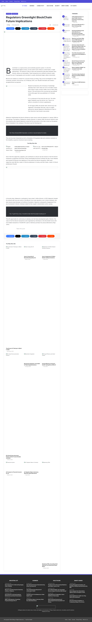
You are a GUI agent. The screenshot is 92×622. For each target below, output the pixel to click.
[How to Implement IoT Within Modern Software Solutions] (50, 250)
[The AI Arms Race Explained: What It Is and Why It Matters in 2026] (67, 77)
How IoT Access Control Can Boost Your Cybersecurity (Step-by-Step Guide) (78, 62)
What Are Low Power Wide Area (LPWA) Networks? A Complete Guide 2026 (78, 40)
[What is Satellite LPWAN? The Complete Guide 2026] (67, 70)
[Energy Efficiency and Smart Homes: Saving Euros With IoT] (50, 357)
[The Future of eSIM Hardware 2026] (67, 84)
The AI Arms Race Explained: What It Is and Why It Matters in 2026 (78, 75)
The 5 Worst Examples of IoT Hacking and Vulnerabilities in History (79, 54)
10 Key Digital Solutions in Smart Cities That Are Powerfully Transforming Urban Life (21, 148)
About (7, 1)
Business (32, 5)
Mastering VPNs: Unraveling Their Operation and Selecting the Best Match (50, 565)
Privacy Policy (17, 1)
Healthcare (50, 5)
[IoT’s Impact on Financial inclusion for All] (14, 466)
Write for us (23, 1)
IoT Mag (8, 24)
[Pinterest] (46, 614)
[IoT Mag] (3, 5)
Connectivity (40, 5)
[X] (44, 614)
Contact (11, 1)
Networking (14, 13)
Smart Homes (65, 5)
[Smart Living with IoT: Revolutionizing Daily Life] (32, 250)
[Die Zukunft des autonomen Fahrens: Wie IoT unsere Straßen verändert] (14, 403)
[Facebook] (43, 614)
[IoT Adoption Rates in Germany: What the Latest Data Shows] (32, 466)
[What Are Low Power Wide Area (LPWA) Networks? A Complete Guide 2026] (67, 40)
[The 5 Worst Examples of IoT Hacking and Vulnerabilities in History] (67, 55)
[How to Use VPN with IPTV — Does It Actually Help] (37, 148)
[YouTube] (47, 614)
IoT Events (74, 5)
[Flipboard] (49, 614)
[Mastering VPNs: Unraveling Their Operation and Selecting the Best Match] (50, 512)
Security (57, 5)
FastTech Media (28, 619)
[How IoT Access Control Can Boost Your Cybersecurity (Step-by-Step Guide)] (67, 63)
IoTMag (13, 619)
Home (3, 1)
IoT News (24, 5)
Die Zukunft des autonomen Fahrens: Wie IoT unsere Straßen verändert (13, 457)
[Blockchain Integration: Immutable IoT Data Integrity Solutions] (32, 357)
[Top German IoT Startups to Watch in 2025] (14, 296)
